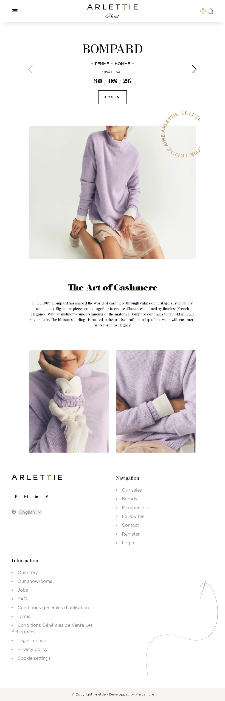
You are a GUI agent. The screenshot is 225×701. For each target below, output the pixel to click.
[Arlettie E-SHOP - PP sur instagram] (26, 496)
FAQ (22, 598)
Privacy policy (32, 649)
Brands (129, 498)
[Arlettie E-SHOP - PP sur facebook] (15, 496)
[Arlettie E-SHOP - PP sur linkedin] (36, 496)
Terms (24, 616)
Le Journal (133, 516)
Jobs (23, 590)
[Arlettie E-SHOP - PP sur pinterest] (47, 496)
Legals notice (32, 640)
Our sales (132, 489)
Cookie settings (34, 658)
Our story (28, 572)
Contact (130, 525)
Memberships (136, 507)
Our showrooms (35, 581)
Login (128, 542)
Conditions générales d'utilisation (53, 607)
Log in (112, 97)
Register (131, 533)
